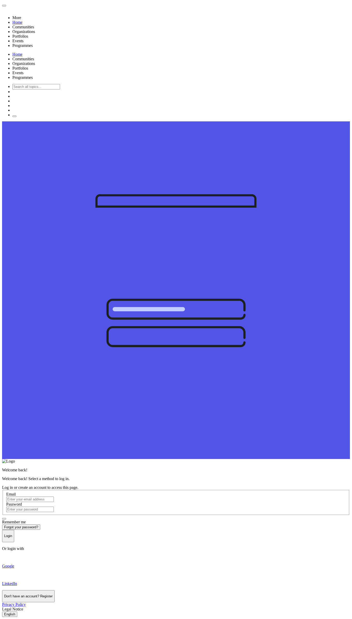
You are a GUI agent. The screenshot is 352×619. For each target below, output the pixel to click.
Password (14, 504)
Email (11, 494)
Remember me (14, 522)
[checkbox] (4, 519)
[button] (181, 17)
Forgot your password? (21, 527)
